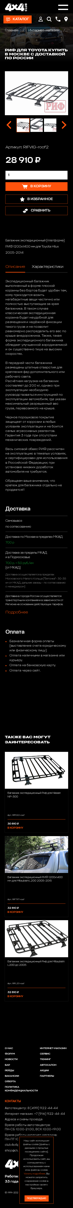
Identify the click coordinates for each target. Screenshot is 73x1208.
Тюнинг (45, 1059)
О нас (9, 1048)
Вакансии (12, 1076)
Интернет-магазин (44, 30)
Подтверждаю (36, 1198)
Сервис (45, 1054)
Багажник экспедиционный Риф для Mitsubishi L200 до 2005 (36, 963)
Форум (10, 1054)
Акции (44, 1070)
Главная (12, 30)
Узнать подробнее (34, 1174)
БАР (7, 1065)
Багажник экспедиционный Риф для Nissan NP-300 (34, 795)
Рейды (9, 1070)
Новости (11, 1059)
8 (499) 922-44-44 (43, 1108)
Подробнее (16, 612)
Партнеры (47, 1076)
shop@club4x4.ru (18, 1150)
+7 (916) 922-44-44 (49, 1114)
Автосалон (48, 1065)
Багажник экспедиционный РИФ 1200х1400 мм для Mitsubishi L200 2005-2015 (35, 879)
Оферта (10, 1081)
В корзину (15, 828)
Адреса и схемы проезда (23, 1119)
